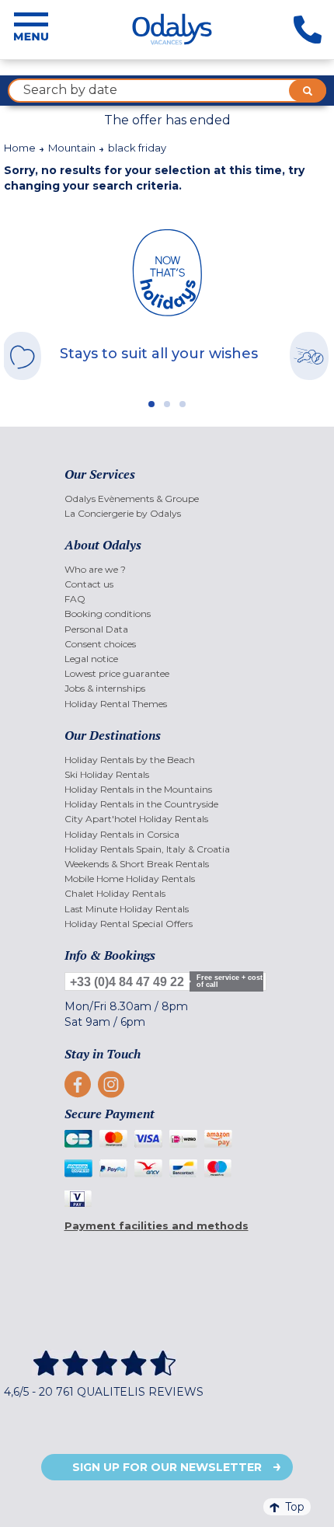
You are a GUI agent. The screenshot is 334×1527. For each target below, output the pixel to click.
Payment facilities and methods (156, 1225)
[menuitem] (167, 498)
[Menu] (31, 29)
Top (294, 1507)
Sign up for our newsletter (167, 1467)
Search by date (70, 89)
